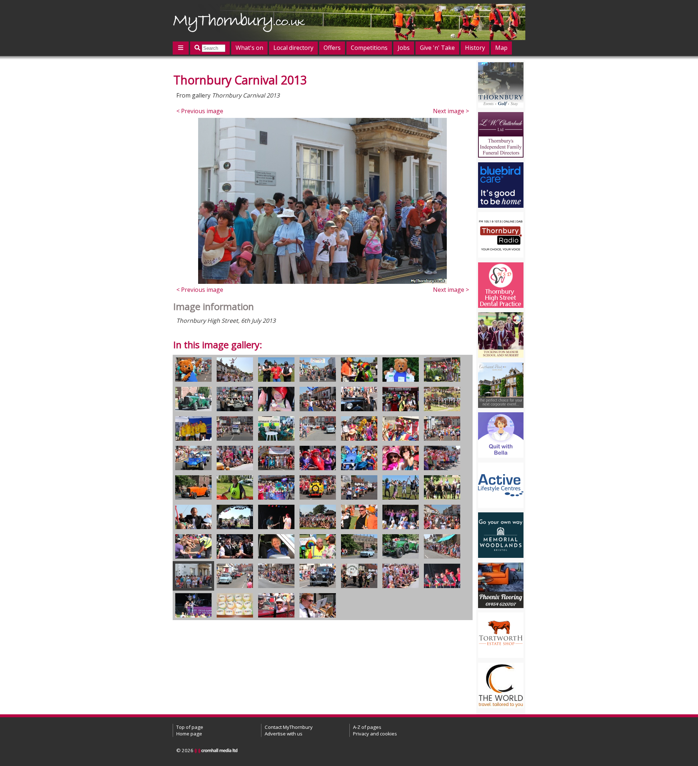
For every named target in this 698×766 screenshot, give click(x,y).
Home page (189, 733)
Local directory (293, 48)
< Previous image (199, 111)
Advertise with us (283, 733)
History (475, 48)
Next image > (451, 111)
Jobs (404, 48)
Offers (332, 48)
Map (501, 48)
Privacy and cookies (375, 733)
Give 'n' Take (437, 48)
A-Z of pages (367, 727)
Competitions (369, 48)
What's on (249, 48)
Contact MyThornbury (289, 727)
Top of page (189, 727)
